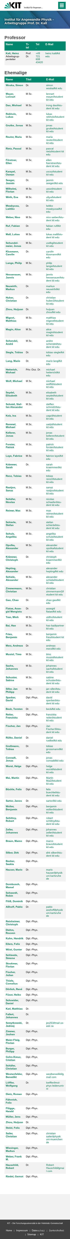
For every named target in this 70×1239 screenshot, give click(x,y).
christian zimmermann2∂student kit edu (55, 591)
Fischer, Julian (10, 974)
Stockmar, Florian (12, 965)
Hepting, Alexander (12, 570)
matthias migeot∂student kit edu (55, 320)
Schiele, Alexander (12, 578)
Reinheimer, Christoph (13, 923)
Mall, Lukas (13, 234)
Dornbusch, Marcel (13, 886)
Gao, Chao (12, 600)
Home (9, 1230)
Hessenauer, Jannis (13, 276)
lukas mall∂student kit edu (54, 236)
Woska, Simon (14, 85)
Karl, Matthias (14, 1008)
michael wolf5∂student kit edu (54, 384)
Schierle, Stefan (11, 524)
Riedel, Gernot (14, 1176)
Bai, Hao (11, 625)
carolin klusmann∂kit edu (53, 254)
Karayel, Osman (11, 173)
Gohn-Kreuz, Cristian (13, 1058)
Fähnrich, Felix (11, 1101)
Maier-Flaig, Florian (13, 1041)
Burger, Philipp (10, 1050)
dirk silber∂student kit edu (54, 854)
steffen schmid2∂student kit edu (53, 407)
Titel (27, 46)
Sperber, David (11, 699)
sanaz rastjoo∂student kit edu (55, 490)
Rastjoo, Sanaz (11, 489)
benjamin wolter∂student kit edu (54, 809)
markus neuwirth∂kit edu (53, 289)
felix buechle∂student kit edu (53, 792)
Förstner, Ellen (11, 161)
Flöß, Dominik (14, 901)
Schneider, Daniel (12, 1002)
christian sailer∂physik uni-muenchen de (54, 1138)
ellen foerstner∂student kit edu (54, 163)
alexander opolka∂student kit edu (54, 548)
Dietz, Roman (14, 1094)
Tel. (37, 46)
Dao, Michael (14, 105)
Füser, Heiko (13, 994)
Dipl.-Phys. (32, 697)
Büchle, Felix (14, 789)
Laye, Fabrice (14, 455)
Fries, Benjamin (11, 636)
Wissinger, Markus (12, 1149)
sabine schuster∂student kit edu (53, 680)
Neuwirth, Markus (11, 288)
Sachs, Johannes (12, 667)
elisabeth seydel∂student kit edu (54, 395)
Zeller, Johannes (12, 831)
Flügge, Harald (10, 1110)
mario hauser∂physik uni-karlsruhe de (54, 874)
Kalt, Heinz (12, 53)
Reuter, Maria (14, 136)
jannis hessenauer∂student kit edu (55, 277)
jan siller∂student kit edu (53, 690)
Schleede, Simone (12, 957)
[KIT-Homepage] (13, 4)
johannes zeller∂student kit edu (54, 832)
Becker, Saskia (10, 863)
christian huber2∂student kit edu (55, 300)
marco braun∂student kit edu (54, 844)
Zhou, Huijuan (14, 309)
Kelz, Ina (11, 415)
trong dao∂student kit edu (54, 107)
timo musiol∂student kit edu (54, 657)
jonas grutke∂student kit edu (54, 128)
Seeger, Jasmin (10, 182)
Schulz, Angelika (11, 535)
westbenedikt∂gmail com (55, 1075)
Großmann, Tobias (12, 748)
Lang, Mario (13, 360)
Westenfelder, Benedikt (14, 1075)
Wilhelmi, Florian (11, 190)
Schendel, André (12, 342)
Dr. (27, 85)
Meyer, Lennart (10, 95)
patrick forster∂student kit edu (54, 447)
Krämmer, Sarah (11, 466)
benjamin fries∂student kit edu (55, 637)
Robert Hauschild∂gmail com (55, 1167)
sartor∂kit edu (54, 800)
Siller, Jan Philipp (12, 690)
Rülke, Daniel (14, 737)
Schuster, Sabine (11, 679)
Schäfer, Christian (11, 1067)
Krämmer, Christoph (12, 558)
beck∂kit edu (53, 708)
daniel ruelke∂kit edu (54, 739)
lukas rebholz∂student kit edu (55, 116)
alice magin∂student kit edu (54, 332)
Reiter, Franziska (12, 716)
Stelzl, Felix (13, 1127)
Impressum (22, 1230)
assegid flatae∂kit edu (53, 610)
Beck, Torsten (14, 708)
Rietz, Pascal (13, 148)
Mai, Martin (12, 777)
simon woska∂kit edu (54, 87)
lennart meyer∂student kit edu (54, 96)
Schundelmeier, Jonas (13, 244)
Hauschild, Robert (12, 1166)
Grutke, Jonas (14, 125)
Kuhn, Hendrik (14, 938)
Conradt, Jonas (11, 759)
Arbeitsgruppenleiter (13, 56)
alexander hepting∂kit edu (54, 570)
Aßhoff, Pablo (14, 906)
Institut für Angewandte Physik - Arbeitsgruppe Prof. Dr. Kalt (34, 7)
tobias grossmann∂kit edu (54, 749)
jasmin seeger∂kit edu (54, 182)
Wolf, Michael (14, 381)
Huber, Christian (11, 299)
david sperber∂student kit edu (53, 700)
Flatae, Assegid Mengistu (14, 610)
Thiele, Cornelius (12, 982)
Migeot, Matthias (11, 319)
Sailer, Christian (11, 1135)
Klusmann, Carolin (12, 253)
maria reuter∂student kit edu (54, 139)
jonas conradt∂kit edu (55, 759)
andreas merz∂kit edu (53, 647)
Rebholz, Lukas (11, 115)
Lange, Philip (14, 263)
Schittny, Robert (11, 819)
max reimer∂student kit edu (54, 513)
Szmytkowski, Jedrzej (14, 1024)
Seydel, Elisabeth (11, 394)
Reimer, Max (13, 510)
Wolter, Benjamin (11, 808)
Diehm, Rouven (10, 931)
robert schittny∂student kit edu (53, 821)
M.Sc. (29, 93)
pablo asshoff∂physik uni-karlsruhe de (54, 911)
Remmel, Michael (11, 426)
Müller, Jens (13, 1116)
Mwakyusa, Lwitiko (12, 207)
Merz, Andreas (14, 645)
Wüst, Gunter (14, 949)
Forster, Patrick (10, 446)
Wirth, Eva (12, 197)
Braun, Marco (14, 841)
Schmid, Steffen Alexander (14, 406)
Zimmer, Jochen (10, 1033)
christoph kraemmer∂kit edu (54, 559)
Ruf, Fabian (13, 225)
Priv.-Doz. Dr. (33, 369)
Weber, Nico (13, 217)
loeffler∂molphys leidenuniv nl (55, 1085)
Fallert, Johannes (12, 1016)
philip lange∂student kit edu (54, 266)
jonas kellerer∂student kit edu (55, 435)
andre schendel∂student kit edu (54, 343)
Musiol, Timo (14, 654)
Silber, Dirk (12, 852)
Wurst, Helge (13, 766)
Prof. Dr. (28, 55)
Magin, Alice (13, 329)
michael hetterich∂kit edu (53, 372)
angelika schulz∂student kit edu (54, 536)
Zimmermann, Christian (14, 590)
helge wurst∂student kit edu (54, 769)
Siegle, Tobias (14, 352)
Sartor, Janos (14, 800)
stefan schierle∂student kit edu (53, 525)
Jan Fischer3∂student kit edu (54, 729)
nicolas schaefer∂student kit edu (54, 502)
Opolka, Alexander (12, 547)
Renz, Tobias (14, 475)
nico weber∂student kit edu (55, 219)
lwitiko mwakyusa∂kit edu (54, 208)
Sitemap (31, 1234)
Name (9, 44)
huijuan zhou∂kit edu (53, 311)
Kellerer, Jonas (11, 434)
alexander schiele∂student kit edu (55, 579)
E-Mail (49, 44)
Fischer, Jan (13, 726)
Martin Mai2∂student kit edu (53, 780)
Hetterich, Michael (12, 371)
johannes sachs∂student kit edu (54, 668)
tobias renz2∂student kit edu (54, 478)
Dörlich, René (14, 989)
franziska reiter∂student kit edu (54, 717)
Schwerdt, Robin (12, 894)
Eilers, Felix (13, 943)
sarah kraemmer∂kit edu (54, 467)
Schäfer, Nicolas (11, 501)
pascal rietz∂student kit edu (55, 151)
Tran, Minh (12, 617)
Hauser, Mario (14, 869)
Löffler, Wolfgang (12, 1084)
